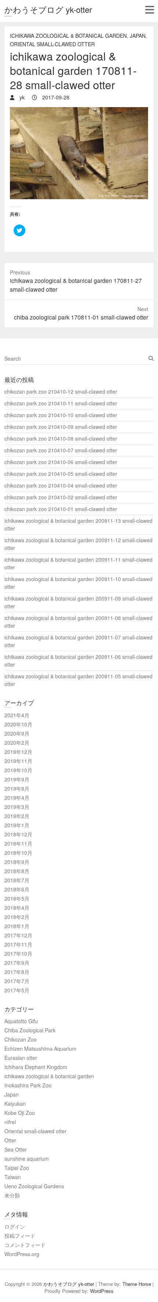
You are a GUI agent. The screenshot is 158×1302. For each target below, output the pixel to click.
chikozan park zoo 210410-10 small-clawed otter (60, 415)
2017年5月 (16, 990)
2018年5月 (16, 898)
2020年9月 (16, 733)
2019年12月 (18, 751)
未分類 (12, 1195)
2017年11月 (18, 944)
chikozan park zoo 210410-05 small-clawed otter (60, 473)
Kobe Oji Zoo (19, 1112)
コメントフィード (25, 1244)
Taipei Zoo (16, 1167)
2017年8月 (16, 971)
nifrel (10, 1122)
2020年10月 (18, 724)
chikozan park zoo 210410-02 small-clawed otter (60, 497)
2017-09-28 (55, 97)
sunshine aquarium (26, 1158)
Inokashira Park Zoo (27, 1085)
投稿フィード (19, 1235)
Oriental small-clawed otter (52, 44)
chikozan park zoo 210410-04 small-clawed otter (60, 485)
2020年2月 (16, 742)
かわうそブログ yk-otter (48, 9)
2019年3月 (16, 806)
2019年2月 (16, 816)
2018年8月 (16, 871)
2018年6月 (16, 889)
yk (21, 97)
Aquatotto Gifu (21, 1021)
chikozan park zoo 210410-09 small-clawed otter (60, 426)
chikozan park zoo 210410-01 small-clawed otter (60, 509)
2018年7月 (16, 880)
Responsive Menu (149, 10)
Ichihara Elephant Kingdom (35, 1067)
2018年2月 (16, 916)
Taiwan (12, 1177)
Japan (138, 35)
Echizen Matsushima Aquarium (40, 1048)
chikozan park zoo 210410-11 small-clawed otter (60, 403)
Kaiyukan (15, 1103)
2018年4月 (16, 907)
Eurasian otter (20, 1057)
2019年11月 (18, 761)
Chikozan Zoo (20, 1039)
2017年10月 (18, 953)
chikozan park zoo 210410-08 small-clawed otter (60, 438)
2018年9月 (16, 861)
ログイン (14, 1226)
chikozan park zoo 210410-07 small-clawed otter (60, 450)
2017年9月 (16, 962)
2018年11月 (18, 843)
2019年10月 (18, 770)
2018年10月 (18, 852)
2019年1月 (16, 825)
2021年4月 (16, 715)
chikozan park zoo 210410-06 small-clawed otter (60, 462)
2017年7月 (16, 981)
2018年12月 (18, 834)
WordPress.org (21, 1254)
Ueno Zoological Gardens (34, 1186)
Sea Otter (15, 1149)
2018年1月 (16, 926)
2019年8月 (16, 788)
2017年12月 (18, 935)
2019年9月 (16, 779)
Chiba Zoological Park (29, 1030)
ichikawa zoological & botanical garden (68, 35)
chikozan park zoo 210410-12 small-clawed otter (60, 391)
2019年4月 (16, 797)
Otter (10, 1140)
